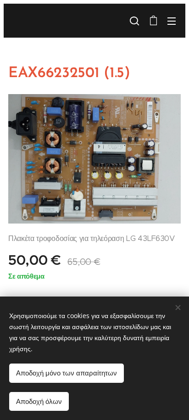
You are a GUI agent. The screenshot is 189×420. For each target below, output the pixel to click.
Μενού (171, 20)
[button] (134, 20)
